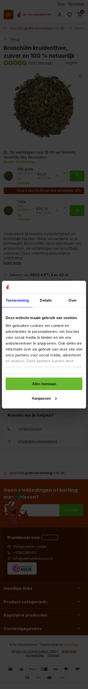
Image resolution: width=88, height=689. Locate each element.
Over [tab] (72, 300)
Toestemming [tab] (17, 300)
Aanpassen (41, 398)
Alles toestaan (44, 384)
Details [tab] (46, 300)
